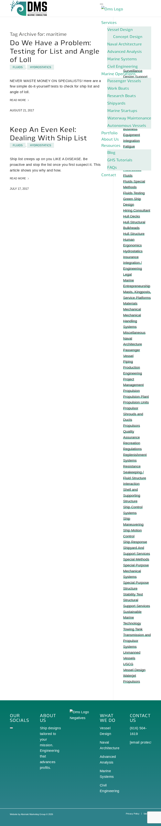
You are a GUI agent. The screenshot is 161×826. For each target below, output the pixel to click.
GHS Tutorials (119, 159)
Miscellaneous (134, 333)
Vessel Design (120, 29)
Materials (130, 303)
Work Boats (118, 88)
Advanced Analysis (124, 51)
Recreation (131, 443)
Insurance (131, 257)
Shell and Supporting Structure (131, 495)
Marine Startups (122, 110)
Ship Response (135, 542)
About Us (110, 139)
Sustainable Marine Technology (132, 617)
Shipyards (116, 103)
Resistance (132, 466)
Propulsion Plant (136, 397)
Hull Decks (131, 216)
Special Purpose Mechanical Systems (136, 571)
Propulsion (131, 391)
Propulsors (131, 426)
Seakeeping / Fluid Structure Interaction (134, 478)
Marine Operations (118, 73)
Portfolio (109, 132)
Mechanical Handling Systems (132, 321)
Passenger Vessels (124, 80)
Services (109, 22)
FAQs (112, 167)
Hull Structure (134, 234)
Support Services (136, 606)
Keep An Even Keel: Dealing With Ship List (48, 133)
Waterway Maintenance (129, 118)
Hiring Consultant (136, 210)
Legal (127, 274)
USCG (128, 664)
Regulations (132, 449)
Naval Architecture (124, 44)
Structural (130, 600)
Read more (18, 100)
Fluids (18, 67)
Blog (111, 152)
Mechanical (132, 309)
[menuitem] (132, 814)
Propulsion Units (136, 402)
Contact (108, 174)
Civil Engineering (122, 66)
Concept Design (127, 36)
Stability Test (133, 594)
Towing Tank (133, 629)
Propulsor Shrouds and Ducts (133, 414)
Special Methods (136, 559)
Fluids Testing (134, 193)
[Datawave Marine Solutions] (29, 8)
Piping (128, 362)
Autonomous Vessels (126, 125)
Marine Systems (122, 58)
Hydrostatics (40, 67)
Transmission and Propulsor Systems (137, 640)
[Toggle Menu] (101, 4)
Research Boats (121, 95)
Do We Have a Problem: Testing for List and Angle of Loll (55, 50)
